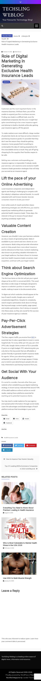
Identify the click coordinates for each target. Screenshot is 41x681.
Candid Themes (29, 678)
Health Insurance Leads (11, 437)
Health (6, 82)
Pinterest (31, 445)
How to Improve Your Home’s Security (19, 459)
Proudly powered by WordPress (17, 675)
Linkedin (7, 450)
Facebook (7, 445)
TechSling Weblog (16, 12)
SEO (33, 337)
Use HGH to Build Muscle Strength (17, 578)
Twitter (20, 445)
